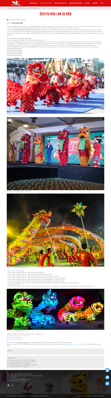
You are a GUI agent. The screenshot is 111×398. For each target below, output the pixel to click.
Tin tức (87, 3)
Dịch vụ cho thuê (46, 3)
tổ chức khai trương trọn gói (15, 339)
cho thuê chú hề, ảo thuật (14, 337)
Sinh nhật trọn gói (75, 3)
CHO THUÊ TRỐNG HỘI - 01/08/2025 (19, 366)
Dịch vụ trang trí (60, 3)
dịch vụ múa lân (14, 271)
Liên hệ (94, 3)
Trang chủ (33, 3)
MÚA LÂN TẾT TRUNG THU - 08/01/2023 (20, 363)
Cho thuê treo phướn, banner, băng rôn (18, 335)
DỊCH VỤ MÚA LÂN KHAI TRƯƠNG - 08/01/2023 (22, 360)
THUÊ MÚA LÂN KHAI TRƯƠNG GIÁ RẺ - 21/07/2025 (23, 365)
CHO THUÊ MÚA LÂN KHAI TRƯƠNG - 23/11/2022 (22, 362)
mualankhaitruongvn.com (75, 344)
